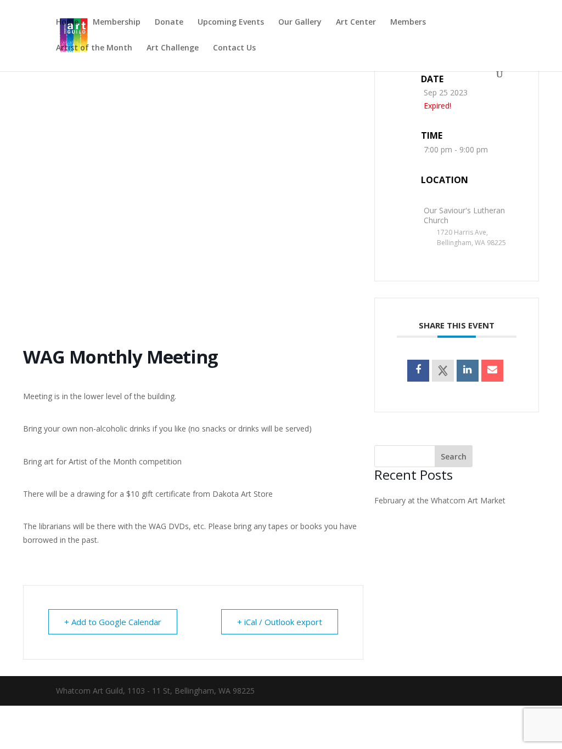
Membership (116, 22)
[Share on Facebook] (418, 371)
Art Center (356, 22)
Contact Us (234, 48)
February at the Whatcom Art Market (439, 500)
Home (67, 22)
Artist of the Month (94, 48)
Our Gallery (300, 22)
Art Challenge (173, 48)
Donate (169, 22)
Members (408, 22)
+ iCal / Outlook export (279, 621)
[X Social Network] (443, 371)
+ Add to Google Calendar (112, 621)
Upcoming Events (231, 22)
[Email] (492, 371)
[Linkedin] (468, 371)
